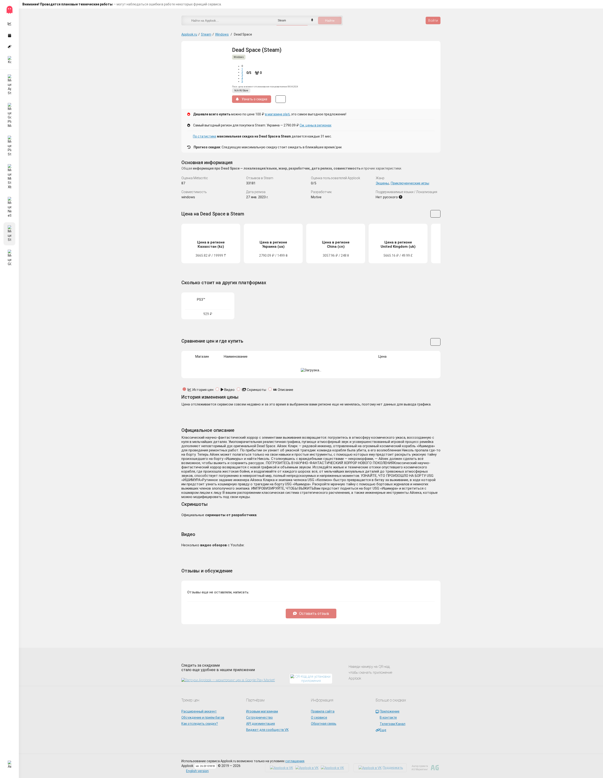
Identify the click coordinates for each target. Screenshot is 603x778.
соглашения (294, 761)
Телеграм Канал (392, 724)
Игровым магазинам (262, 711)
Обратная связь (323, 723)
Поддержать (393, 768)
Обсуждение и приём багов (202, 717)
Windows (222, 34)
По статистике (204, 136)
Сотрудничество (259, 717)
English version (197, 771)
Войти (433, 20)
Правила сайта (322, 711)
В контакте (388, 717)
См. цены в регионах (315, 125)
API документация (260, 723)
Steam (206, 34)
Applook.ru (189, 34)
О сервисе (319, 717)
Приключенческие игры (410, 183)
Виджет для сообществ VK (267, 730)
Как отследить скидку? (199, 723)
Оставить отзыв (314, 613)
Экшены (382, 183)
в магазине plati (277, 114)
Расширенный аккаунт (199, 711)
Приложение (389, 711)
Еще (383, 730)
